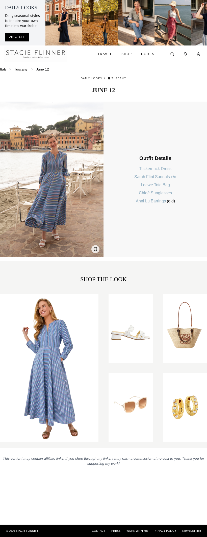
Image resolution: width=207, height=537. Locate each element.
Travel (105, 54)
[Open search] (172, 54)
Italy (3, 69)
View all (17, 37)
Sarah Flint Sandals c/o (155, 177)
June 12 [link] (42, 69)
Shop (126, 54)
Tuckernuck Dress (155, 169)
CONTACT (98, 530)
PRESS (115, 530)
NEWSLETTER (191, 530)
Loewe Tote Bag (155, 185)
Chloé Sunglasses (155, 193)
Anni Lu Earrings (151, 201)
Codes (147, 54)
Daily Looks (91, 78)
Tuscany (21, 69)
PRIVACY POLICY (165, 530)
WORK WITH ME (137, 530)
